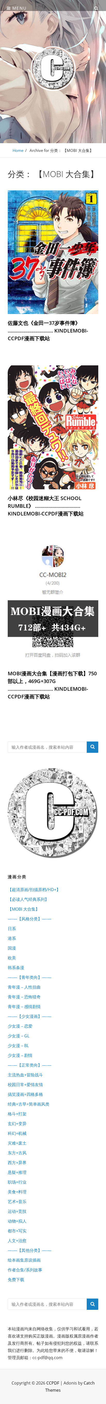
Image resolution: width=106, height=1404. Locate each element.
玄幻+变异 (17, 1123)
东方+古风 (17, 1153)
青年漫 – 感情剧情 (24, 1006)
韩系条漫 (16, 967)
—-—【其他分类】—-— (29, 1250)
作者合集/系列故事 (25, 1270)
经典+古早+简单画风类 (28, 1104)
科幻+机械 (17, 1133)
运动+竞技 (17, 1211)
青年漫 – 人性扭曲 (24, 987)
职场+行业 (17, 1182)
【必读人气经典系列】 (28, 899)
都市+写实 (17, 1231)
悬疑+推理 (17, 1172)
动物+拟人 (17, 1221)
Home (18, 150)
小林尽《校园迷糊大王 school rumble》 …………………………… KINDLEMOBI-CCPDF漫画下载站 (46, 506)
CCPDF (52, 1383)
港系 (12, 938)
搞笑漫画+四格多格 (25, 1094)
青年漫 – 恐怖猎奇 (24, 997)
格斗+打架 (17, 1114)
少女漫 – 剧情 (20, 1055)
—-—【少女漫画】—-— (29, 1016)
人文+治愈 (17, 1240)
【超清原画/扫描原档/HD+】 (34, 889)
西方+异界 (17, 1162)
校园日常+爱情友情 (25, 1084)
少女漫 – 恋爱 (20, 1026)
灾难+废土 (17, 1143)
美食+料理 (17, 1192)
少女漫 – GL (18, 1036)
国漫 (12, 948)
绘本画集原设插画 (24, 1260)
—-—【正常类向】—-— (29, 1065)
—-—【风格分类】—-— (29, 919)
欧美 (12, 958)
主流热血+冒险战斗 (25, 1075)
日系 (12, 928)
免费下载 (16, 1279)
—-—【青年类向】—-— (29, 977)
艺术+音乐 (17, 1201)
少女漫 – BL (18, 1045)
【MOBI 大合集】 (24, 909)
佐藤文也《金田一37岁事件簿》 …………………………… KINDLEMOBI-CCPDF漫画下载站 (48, 330)
